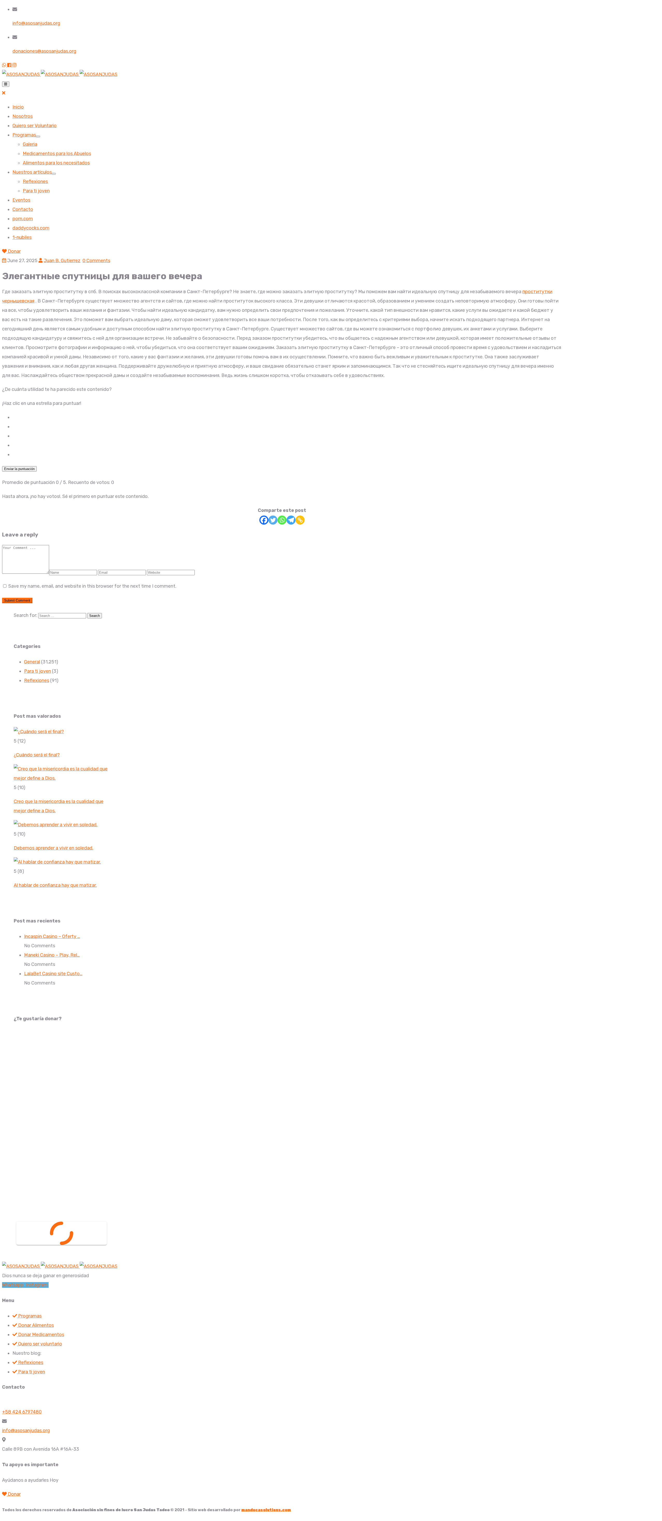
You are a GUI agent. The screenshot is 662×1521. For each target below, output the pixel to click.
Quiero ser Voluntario (34, 125)
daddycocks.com (30, 228)
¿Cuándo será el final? (37, 755)
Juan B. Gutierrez (62, 260)
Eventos (21, 200)
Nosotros (22, 116)
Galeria (30, 144)
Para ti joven (36, 191)
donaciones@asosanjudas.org (44, 51)
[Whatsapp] (282, 520)
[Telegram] (291, 520)
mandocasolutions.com (266, 1510)
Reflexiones (35, 181)
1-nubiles (22, 237)
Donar (14, 251)
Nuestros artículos (32, 172)
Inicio (18, 107)
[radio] (287, 417)
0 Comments (96, 260)
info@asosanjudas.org (36, 23)
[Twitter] (272, 520)
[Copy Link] (300, 520)
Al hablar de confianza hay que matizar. (55, 885)
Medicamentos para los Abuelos (57, 153)
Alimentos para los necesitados (56, 163)
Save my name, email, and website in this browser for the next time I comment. (92, 586)
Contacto (22, 209)
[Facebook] (263, 520)
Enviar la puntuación (19, 469)
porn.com (22, 219)
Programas (24, 135)
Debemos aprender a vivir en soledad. (53, 848)
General (32, 662)
